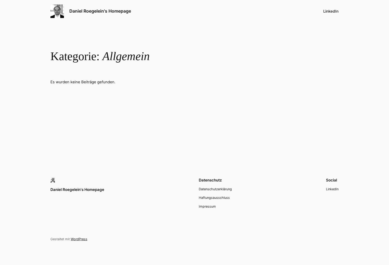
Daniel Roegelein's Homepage (100, 11)
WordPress (79, 239)
